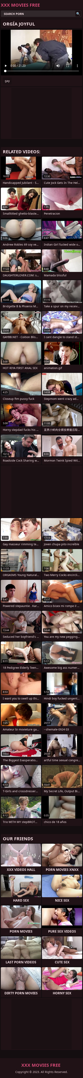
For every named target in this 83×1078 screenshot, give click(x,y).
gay (7, 81)
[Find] (78, 13)
